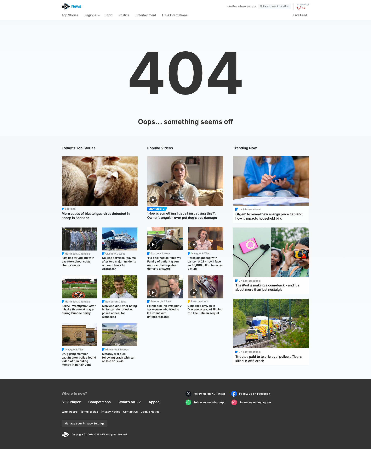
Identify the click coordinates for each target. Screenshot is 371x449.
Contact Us (130, 411)
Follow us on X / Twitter (209, 393)
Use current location (276, 6)
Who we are (69, 411)
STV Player (71, 402)
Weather (232, 6)
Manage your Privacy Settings (85, 423)
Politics (124, 15)
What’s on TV (129, 402)
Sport (108, 15)
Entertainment (145, 15)
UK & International (175, 15)
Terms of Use (89, 411)
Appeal (154, 402)
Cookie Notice (150, 411)
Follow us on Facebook (254, 393)
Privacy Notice (110, 411)
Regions (90, 15)
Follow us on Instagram (255, 402)
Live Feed (300, 15)
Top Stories (70, 15)
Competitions (99, 402)
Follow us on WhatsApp (209, 402)
